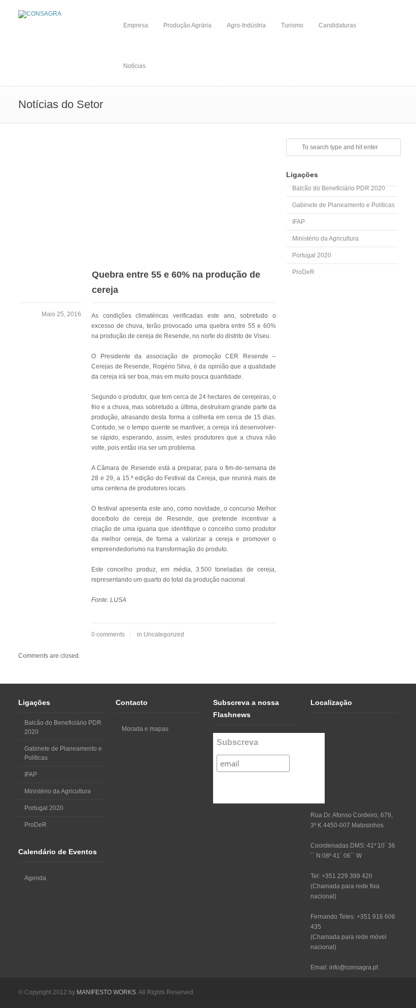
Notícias (134, 66)
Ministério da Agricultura (325, 238)
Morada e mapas (145, 728)
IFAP (298, 221)
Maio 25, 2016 (61, 314)
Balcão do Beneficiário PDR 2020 (338, 188)
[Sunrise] (147, 199)
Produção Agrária (187, 25)
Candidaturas (337, 25)
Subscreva (237, 742)
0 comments (108, 634)
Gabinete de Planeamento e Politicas (343, 205)
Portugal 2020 (311, 255)
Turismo (292, 25)
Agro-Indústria (246, 25)
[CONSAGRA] (62, 14)
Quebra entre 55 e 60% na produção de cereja (176, 282)
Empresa (135, 25)
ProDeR (303, 272)
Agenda (35, 878)
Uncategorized (164, 634)
